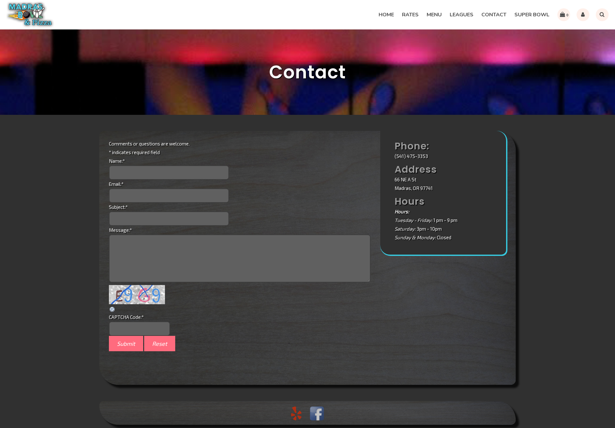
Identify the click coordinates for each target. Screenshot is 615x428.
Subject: (118, 207)
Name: (117, 161)
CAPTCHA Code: (126, 317)
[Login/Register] (583, 14)
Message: (120, 230)
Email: (116, 184)
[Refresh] (112, 308)
